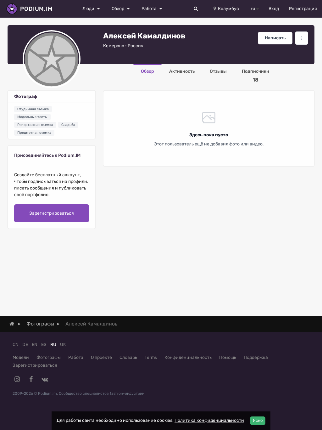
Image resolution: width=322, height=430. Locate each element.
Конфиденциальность (188, 357)
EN (34, 344)
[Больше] (301, 38)
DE (25, 344)
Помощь (227, 357)
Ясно (258, 420)
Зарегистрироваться (51, 213)
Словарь (128, 357)
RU (53, 344)
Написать (275, 38)
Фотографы (48, 357)
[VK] (44, 379)
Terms (151, 357)
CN (16, 344)
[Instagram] (17, 379)
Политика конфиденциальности (209, 420)
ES (44, 344)
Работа (75, 357)
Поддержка (256, 357)
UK (63, 344)
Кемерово (113, 45)
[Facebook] (30, 379)
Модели (21, 357)
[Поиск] (196, 9)
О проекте (101, 357)
